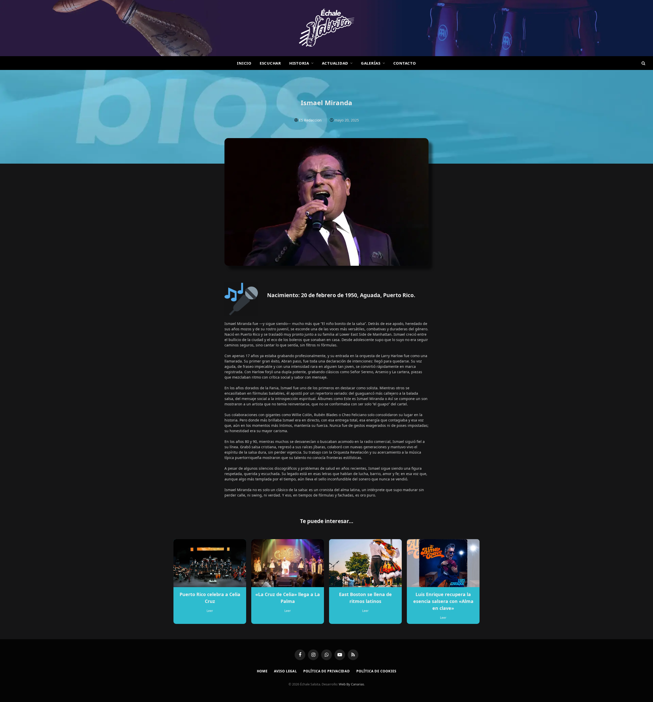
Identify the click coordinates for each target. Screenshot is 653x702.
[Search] (643, 63)
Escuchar (270, 63)
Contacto (404, 63)
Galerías (371, 63)
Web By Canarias (351, 684)
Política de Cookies (376, 671)
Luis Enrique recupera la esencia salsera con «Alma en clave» (443, 601)
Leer (210, 611)
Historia (299, 63)
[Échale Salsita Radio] (326, 28)
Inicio (244, 63)
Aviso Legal (285, 671)
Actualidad (335, 63)
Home (262, 671)
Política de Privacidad (326, 671)
